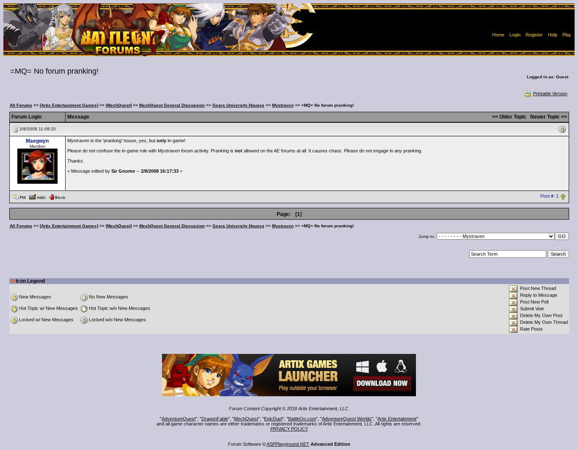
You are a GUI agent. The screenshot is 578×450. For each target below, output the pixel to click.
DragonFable (214, 418)
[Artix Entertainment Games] (69, 105)
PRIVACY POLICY (289, 428)
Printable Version (550, 93)
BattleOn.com (302, 418)
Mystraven (283, 105)
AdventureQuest (178, 418)
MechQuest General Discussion (172, 105)
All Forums (21, 105)
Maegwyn (37, 141)
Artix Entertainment (396, 418)
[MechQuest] (119, 105)
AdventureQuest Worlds (347, 418)
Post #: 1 (549, 196)
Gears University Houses (238, 105)
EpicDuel (273, 418)
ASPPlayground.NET (288, 444)
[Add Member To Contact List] (37, 196)
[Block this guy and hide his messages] (57, 196)
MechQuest (246, 418)
